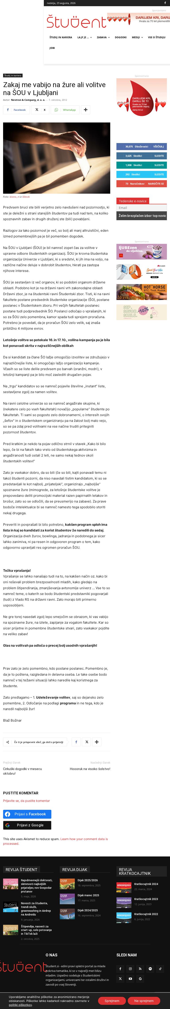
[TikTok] (160, 969)
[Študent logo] (77, 21)
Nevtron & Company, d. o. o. (28, 99)
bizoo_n (14, 196)
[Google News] (140, 979)
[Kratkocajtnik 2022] (123, 917)
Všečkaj (158, 146)
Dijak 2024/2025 (88, 910)
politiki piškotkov (20, 1005)
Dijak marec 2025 (88, 895)
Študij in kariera (12, 75)
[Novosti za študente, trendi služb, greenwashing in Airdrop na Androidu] (10, 907)
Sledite (159, 155)
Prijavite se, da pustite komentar (26, 801)
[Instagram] (130, 969)
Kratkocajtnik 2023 (146, 899)
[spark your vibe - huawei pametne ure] (141, 282)
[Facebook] (165, 3)
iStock (26, 196)
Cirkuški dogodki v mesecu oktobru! (22, 771)
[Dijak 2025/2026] (67, 884)
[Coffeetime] (141, 322)
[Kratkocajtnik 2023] (123, 902)
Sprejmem (112, 1001)
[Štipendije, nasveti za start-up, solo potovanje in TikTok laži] (10, 930)
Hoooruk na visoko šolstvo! (90, 769)
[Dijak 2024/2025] (67, 914)
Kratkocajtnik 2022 (146, 914)
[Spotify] (150, 969)
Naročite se (156, 183)
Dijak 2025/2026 (88, 880)
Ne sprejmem (144, 1001)
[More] (85, 109)
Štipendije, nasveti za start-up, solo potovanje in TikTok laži (36, 930)
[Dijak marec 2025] (67, 899)
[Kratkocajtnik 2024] (123, 887)
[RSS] (140, 969)
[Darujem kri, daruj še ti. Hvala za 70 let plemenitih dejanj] (141, 119)
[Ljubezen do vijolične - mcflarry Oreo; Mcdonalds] (141, 262)
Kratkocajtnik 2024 (146, 884)
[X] (86, 742)
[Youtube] (130, 979)
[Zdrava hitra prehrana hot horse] (141, 302)
